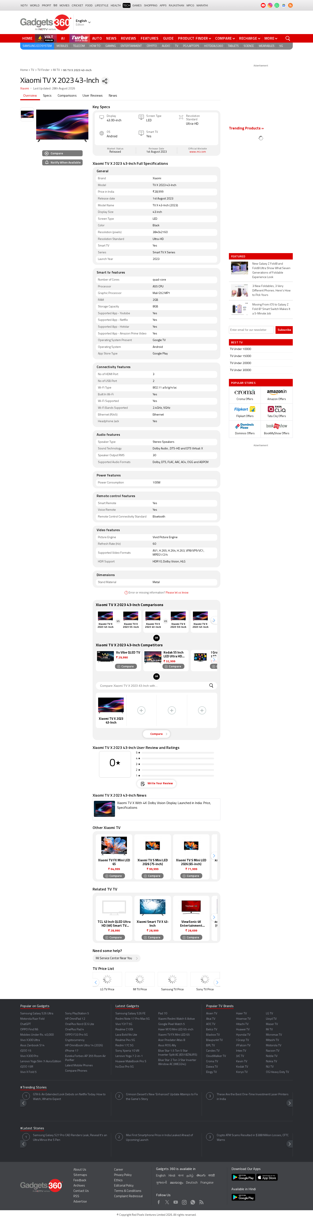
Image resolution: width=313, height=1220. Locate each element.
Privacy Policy (123, 1175)
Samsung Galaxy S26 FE (130, 1013)
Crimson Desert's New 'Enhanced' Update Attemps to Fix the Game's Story (162, 1097)
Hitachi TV (242, 1024)
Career (118, 1169)
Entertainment (131, 46)
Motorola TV (273, 1045)
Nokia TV (271, 1061)
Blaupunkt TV (214, 1040)
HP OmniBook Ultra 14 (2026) (84, 1045)
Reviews (128, 38)
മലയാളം (176, 1182)
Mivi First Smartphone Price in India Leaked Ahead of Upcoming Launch (159, 1138)
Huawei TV (243, 1029)
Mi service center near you (114, 958)
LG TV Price (107, 989)
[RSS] (290, 5)
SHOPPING (150, 5)
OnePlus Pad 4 (74, 1029)
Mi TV (56, 70)
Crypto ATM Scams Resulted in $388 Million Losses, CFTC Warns (253, 1138)
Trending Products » (246, 128)
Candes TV (213, 1050)
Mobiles (62, 46)
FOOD (89, 5)
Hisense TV (243, 1019)
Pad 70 (162, 1013)
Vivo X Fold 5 (28, 1072)
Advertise (80, 1201)
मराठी (211, 1175)
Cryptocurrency (75, 1040)
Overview (30, 95)
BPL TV (210, 1045)
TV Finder (43, 70)
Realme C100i (124, 1029)
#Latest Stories (32, 1128)
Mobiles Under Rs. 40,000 (37, 1034)
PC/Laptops (191, 46)
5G (281, 46)
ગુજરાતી (161, 1182)
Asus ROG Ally (167, 1045)
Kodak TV (242, 1066)
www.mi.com (198, 152)
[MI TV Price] (140, 979)
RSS (76, 1196)
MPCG (190, 5)
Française (207, 1182)
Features (150, 38)
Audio (166, 46)
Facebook (158, 1201)
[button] (214, 620)
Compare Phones (76, 1070)
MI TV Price (140, 989)
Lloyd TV (271, 1019)
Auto (97, 38)
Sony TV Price (205, 989)
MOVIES (64, 5)
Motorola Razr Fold (32, 1019)
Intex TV (241, 1050)
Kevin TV (241, 1061)
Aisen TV (211, 1013)
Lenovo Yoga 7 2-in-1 (129, 1056)
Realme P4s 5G (125, 1040)
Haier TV (241, 1013)
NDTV (24, 5)
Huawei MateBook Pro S (130, 1061)
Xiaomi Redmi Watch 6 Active (176, 1019)
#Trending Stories (33, 1087)
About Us (79, 1169)
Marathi (202, 5)
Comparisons (67, 95)
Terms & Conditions (127, 1191)
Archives (79, 1185)
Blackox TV (213, 1034)
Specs (47, 95)
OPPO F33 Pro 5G (76, 1034)
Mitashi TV (272, 1040)
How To (95, 46)
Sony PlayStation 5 (77, 1013)
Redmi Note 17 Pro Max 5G (132, 1019)
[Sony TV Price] (205, 979)
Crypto (152, 46)
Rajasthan (176, 5)
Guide (168, 38)
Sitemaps (80, 1175)
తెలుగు (201, 1175)
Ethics (118, 1180)
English (161, 1175)
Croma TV (212, 1061)
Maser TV (272, 1024)
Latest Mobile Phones (79, 1065)
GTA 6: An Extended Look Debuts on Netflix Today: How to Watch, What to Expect (69, 1097)
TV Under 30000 (240, 370)
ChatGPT (25, 1024)
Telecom (79, 46)
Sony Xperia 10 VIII (127, 1050)
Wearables (266, 46)
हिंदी (55, 5)
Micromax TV (274, 1034)
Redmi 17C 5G (124, 1045)
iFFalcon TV (243, 1045)
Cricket (77, 5)
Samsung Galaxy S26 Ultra (36, 1013)
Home (27, 38)
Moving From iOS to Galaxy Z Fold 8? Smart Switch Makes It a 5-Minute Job (271, 309)
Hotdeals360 (213, 46)
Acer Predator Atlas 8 (171, 1040)
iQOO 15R (26, 1066)
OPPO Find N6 (29, 1029)
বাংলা (181, 1175)
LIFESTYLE (101, 5)
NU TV (270, 1066)
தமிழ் (190, 1175)
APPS (163, 5)
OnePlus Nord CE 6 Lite (79, 1024)
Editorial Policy (124, 1185)
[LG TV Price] (107, 979)
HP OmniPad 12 (75, 1019)
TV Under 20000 (240, 363)
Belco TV (211, 1029)
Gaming (110, 46)
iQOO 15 (25, 1050)
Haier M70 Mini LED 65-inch (175, 1029)
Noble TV (271, 1056)
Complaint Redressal (128, 1196)
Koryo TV (242, 1072)
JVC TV (240, 1056)
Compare (223, 38)
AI (63, 38)
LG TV (269, 1013)
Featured (238, 256)
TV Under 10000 (240, 349)
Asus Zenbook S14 (32, 1045)
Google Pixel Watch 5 (171, 1024)
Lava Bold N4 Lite (126, 1034)
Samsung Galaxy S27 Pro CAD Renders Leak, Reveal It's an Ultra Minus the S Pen (70, 1138)
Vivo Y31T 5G (123, 1024)
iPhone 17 (71, 1050)
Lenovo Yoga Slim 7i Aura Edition (40, 1061)
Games (137, 5)
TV (176, 46)
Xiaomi (24, 88)
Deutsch (192, 1182)
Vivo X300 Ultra (30, 1040)
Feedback (79, 1180)
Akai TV (210, 1019)
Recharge (248, 38)
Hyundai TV (243, 1034)
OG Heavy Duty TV (277, 1072)
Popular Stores (243, 382)
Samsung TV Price (172, 989)
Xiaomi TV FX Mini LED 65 (174, 1034)
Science (249, 46)
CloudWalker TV (216, 1056)
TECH (126, 5)
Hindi (172, 1175)
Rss (201, 1201)
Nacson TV (272, 1050)
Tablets (233, 46)
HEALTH (116, 5)
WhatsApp (192, 1201)
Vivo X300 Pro (29, 1056)
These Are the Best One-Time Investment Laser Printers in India (253, 1097)
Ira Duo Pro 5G (124, 1066)
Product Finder (193, 38)
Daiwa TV (212, 1066)
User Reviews (93, 95)
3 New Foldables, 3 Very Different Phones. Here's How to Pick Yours (271, 291)
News (111, 38)
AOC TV (210, 1024)
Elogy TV (211, 1072)
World (35, 5)
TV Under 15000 (240, 356)
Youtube (175, 1201)
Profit (46, 5)
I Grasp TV (242, 1040)
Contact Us (81, 1191)
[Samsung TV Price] (172, 979)
